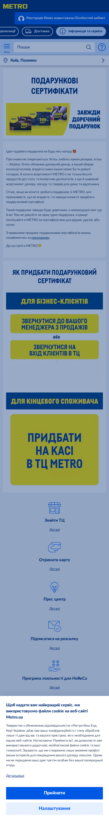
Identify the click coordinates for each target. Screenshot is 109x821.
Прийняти (54, 793)
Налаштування (54, 808)
